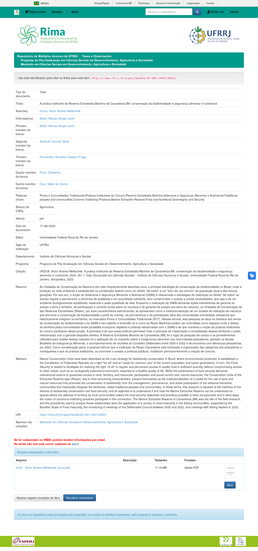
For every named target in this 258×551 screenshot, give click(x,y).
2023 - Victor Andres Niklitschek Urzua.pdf (43, 468)
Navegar (57, 12)
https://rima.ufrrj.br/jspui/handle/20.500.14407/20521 (73, 414)
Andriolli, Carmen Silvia (54, 141)
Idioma (234, 12)
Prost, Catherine (50, 172)
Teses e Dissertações (96, 56)
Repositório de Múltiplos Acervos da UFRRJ (47, 56)
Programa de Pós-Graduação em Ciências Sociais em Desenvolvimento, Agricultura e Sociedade (87, 60)
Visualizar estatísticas (79, 498)
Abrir (230, 485)
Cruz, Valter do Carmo (54, 184)
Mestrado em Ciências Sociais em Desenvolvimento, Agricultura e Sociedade (73, 64)
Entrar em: (217, 12)
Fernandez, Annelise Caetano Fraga (63, 157)
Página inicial (37, 12)
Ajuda (75, 12)
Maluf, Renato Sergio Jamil (57, 118)
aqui (75, 444)
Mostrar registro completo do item (38, 498)
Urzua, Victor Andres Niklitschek (60, 111)
